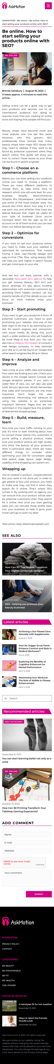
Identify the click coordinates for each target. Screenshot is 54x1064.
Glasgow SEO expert (26, 343)
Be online (11, 55)
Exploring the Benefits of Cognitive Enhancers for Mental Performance (32, 664)
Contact (7, 949)
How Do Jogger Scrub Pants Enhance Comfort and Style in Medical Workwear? (35, 648)
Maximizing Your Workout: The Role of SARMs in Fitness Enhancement (34, 680)
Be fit (5, 975)
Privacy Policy (35, 1052)
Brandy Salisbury (12, 90)
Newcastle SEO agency (28, 279)
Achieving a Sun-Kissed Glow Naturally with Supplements (35, 633)
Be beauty (8, 966)
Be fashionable (11, 970)
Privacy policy (10, 944)
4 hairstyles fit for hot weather (35, 1004)
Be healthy (8, 980)
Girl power (9, 985)
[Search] (5, 698)
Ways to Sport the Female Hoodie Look (33, 1019)
